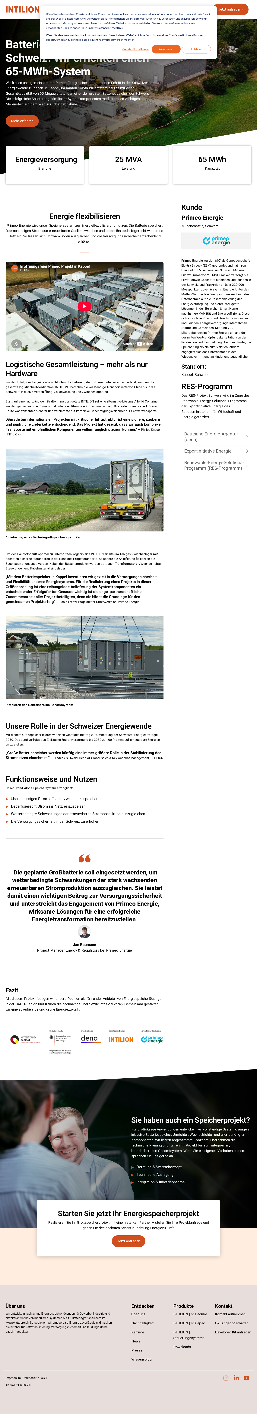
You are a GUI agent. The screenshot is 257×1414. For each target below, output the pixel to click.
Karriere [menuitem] (137, 1332)
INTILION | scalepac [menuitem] (189, 1323)
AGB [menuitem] (44, 1378)
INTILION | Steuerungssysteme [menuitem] (189, 1335)
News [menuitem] (135, 1341)
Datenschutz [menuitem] (31, 1378)
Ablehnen (196, 49)
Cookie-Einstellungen (135, 49)
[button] (226, 1379)
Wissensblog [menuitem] (141, 1359)
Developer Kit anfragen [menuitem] (233, 1332)
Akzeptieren (166, 49)
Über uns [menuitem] (138, 1314)
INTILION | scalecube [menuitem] (190, 1314)
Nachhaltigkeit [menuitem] (142, 1323)
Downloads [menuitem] (182, 1347)
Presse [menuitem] (136, 1350)
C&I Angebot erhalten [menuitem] (231, 1323)
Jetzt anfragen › (230, 9)
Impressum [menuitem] (13, 1378)
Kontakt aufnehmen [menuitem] (230, 1314)
